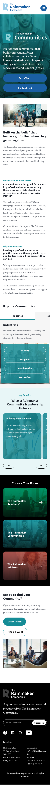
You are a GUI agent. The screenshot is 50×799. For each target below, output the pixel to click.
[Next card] (41, 466)
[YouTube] (29, 732)
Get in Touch (25, 78)
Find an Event (25, 88)
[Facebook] (5, 732)
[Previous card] (8, 466)
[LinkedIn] (13, 732)
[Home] (16, 7)
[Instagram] (20, 732)
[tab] (17, 316)
